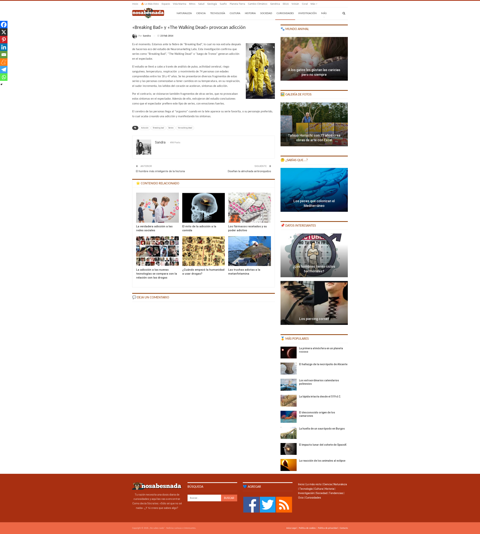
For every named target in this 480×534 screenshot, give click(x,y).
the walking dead (185, 128)
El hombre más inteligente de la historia (160, 171)
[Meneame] (4, 62)
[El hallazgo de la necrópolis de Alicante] (288, 369)
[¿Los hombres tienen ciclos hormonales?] (314, 255)
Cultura (235, 13)
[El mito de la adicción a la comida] (203, 207)
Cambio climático (257, 3)
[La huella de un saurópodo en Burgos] (288, 433)
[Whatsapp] (4, 77)
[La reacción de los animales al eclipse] (288, 465)
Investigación (307, 13)
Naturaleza (184, 13)
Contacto (344, 528)
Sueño (223, 3)
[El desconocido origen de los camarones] (288, 417)
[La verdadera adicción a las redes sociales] (157, 207)
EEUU (286, 3)
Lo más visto (313, 484)
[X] (4, 32)
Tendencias (336, 493)
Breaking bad (158, 128)
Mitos (192, 3)
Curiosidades (285, 13)
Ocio (301, 497)
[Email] (4, 54)
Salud (201, 3)
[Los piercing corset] (314, 303)
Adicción (144, 128)
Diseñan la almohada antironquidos (249, 171)
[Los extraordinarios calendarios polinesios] (288, 385)
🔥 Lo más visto (150, 3)
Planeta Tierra (237, 3)
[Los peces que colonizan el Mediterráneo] (314, 190)
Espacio (166, 3)
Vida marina (179, 3)
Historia (250, 13)
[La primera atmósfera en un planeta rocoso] (288, 353)
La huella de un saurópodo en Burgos (322, 428)
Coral (305, 3)
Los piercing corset (314, 319)
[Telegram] (4, 69)
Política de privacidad (328, 528)
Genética (275, 3)
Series (171, 128)
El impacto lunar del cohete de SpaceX (322, 444)
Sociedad (266, 13)
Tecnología (217, 13)
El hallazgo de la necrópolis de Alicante (323, 364)
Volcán (295, 3)
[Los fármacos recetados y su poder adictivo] (249, 207)
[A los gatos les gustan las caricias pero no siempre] (314, 59)
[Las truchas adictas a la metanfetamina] (249, 251)
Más (313, 3)
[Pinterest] (4, 39)
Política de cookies (307, 528)
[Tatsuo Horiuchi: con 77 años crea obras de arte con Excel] (314, 124)
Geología (212, 3)
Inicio (135, 3)
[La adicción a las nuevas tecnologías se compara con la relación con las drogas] (157, 251)
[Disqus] (203, 352)
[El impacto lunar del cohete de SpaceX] (288, 449)
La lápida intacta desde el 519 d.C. (320, 396)
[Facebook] (4, 24)
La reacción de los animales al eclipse (322, 460)
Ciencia (201, 13)
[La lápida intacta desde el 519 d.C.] (288, 401)
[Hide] (1, 84)
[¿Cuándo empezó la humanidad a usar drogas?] (203, 251)
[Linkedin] (4, 47)
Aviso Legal (291, 528)
